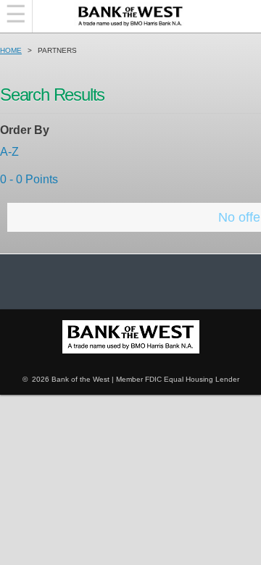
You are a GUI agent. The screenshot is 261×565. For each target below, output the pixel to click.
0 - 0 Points (29, 179)
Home (11, 50)
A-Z (9, 152)
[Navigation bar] (16, 16)
